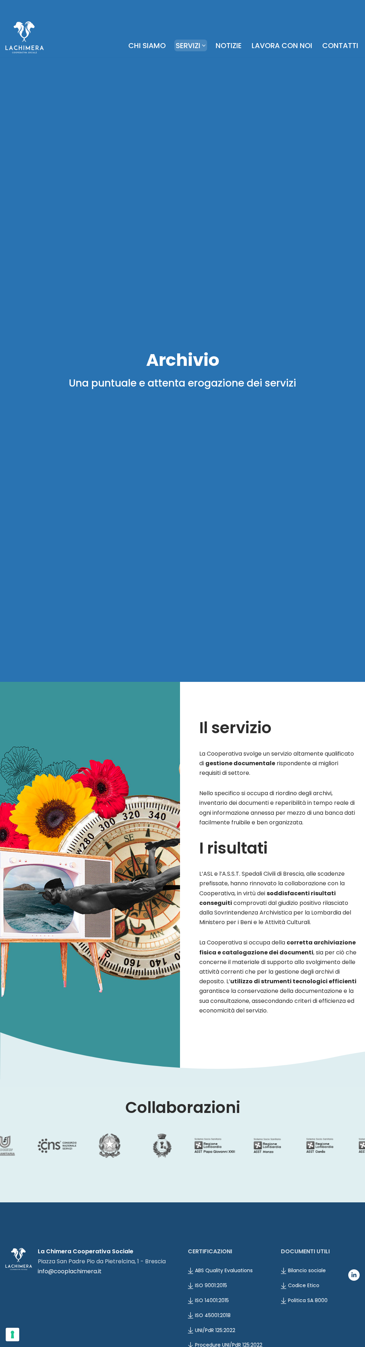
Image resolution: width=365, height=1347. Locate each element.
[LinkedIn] (354, 1275)
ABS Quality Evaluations (224, 1270)
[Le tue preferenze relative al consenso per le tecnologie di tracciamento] (12, 1334)
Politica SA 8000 (308, 1300)
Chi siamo (147, 46)
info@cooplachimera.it (70, 1271)
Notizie (229, 46)
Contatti (340, 46)
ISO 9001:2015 (211, 1285)
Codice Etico (303, 1285)
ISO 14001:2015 (212, 1300)
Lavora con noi (282, 46)
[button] (204, 45)
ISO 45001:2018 (213, 1315)
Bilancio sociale (307, 1270)
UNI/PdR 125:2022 (215, 1330)
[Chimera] (24, 37)
